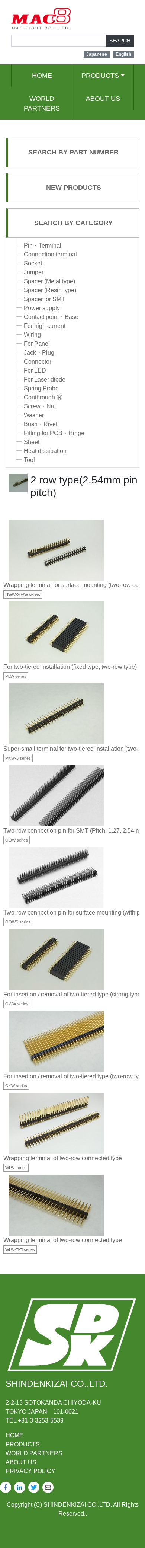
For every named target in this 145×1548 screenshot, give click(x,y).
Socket (33, 263)
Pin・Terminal (42, 245)
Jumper (34, 272)
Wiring (32, 335)
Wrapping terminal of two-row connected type (62, 1158)
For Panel (37, 344)
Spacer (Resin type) (50, 290)
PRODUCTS (100, 75)
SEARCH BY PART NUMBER (73, 152)
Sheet (31, 442)
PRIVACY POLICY (30, 1471)
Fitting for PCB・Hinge (54, 433)
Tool (29, 460)
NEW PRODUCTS (73, 187)
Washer (34, 415)
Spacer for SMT (44, 299)
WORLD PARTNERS (42, 103)
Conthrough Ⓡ (43, 397)
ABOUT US (103, 98)
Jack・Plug (39, 353)
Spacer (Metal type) (49, 281)
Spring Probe (41, 388)
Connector (37, 361)
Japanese (96, 54)
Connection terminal (50, 254)
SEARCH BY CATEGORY (73, 223)
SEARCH (119, 41)
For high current (44, 326)
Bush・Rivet (40, 424)
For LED (35, 370)
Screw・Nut (40, 406)
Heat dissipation (45, 451)
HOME (42, 75)
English (123, 54)
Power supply (42, 308)
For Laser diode (44, 379)
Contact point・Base (51, 317)
